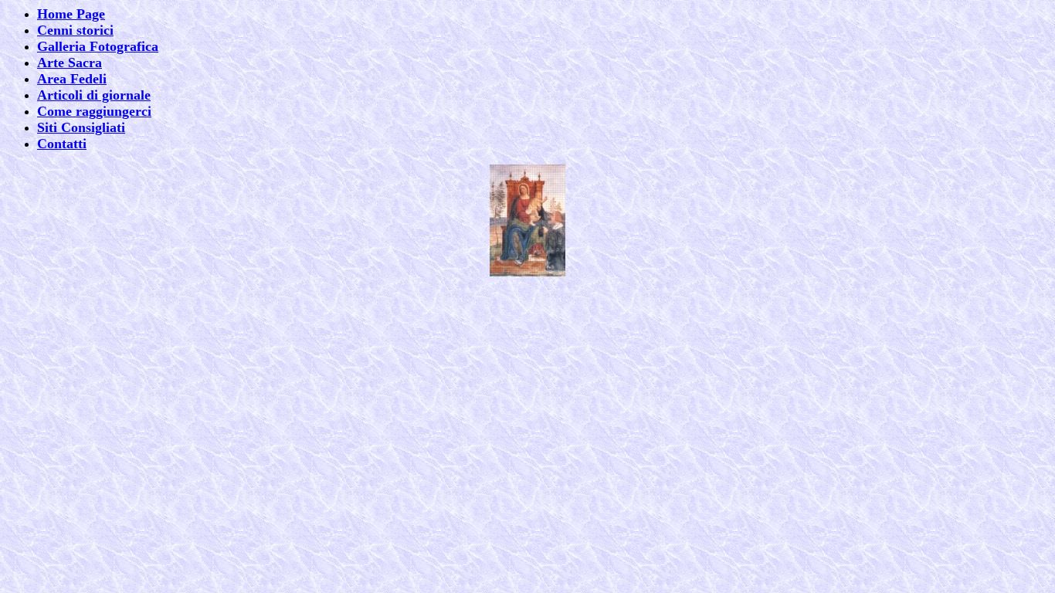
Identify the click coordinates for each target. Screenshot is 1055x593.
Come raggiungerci (94, 111)
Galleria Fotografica (97, 46)
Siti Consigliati (81, 127)
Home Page (71, 14)
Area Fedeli (72, 78)
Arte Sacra (69, 62)
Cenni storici (75, 30)
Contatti (62, 143)
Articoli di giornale (94, 95)
